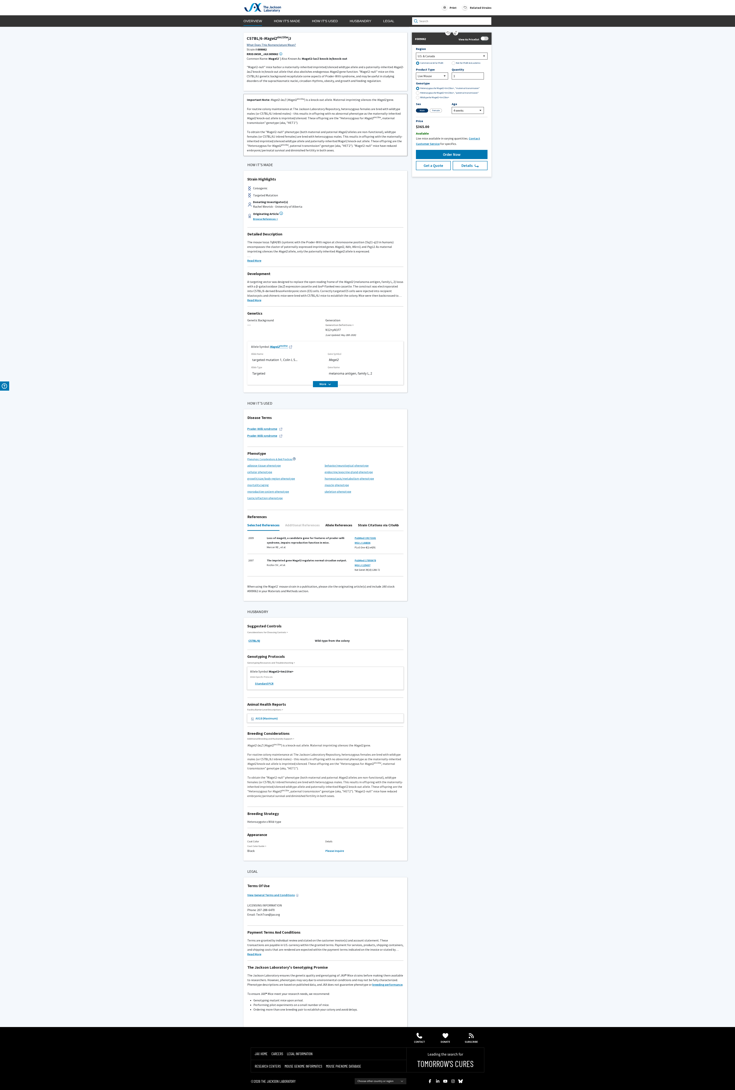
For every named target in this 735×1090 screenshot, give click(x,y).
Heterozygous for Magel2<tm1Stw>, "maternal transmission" (450, 88)
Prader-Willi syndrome (262, 429)
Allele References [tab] (338, 525)
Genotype (423, 83)
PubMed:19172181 (365, 538)
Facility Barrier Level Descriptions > (265, 709)
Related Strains (481, 8)
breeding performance (387, 984)
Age (454, 104)
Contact (419, 1042)
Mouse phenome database (343, 1066)
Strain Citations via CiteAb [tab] (378, 525)
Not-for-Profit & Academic (468, 62)
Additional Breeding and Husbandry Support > (270, 738)
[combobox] (380, 1081)
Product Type (425, 69)
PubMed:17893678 (365, 560)
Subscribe (471, 1042)
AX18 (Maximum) (267, 718)
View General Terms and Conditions (271, 895)
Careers (277, 1053)
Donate (445, 1042)
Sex (418, 104)
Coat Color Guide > (256, 846)
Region (421, 49)
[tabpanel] (325, 556)
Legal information (300, 1053)
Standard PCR (264, 683)
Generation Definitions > (339, 325)
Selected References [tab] (263, 525)
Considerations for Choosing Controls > (267, 632)
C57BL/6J (254, 641)
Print (453, 8)
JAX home (261, 1053)
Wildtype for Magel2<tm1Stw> (434, 97)
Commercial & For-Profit (431, 62)
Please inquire (334, 851)
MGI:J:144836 (362, 543)
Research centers (268, 1066)
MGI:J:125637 (362, 565)
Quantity (458, 69)
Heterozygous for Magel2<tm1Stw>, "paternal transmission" (449, 92)
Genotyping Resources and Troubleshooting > (271, 662)
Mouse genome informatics (303, 1066)
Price (419, 121)
